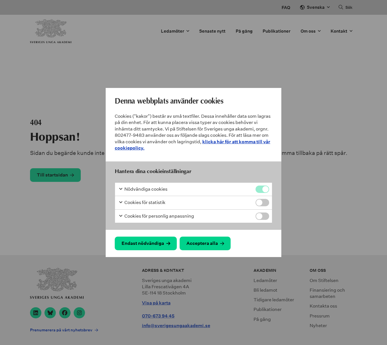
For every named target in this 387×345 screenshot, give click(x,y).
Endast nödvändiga (143, 243)
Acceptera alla (202, 243)
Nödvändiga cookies (145, 189)
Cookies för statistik (144, 202)
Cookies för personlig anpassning (159, 216)
